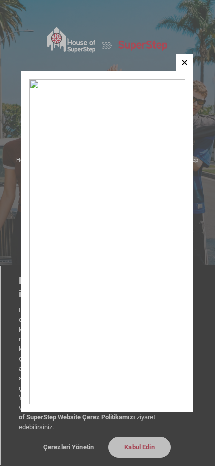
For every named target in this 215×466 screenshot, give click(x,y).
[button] (185, 63)
